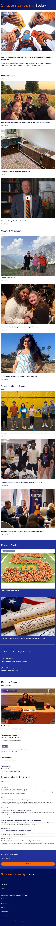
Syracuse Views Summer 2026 (9, 670)
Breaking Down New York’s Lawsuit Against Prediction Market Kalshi (21, 820)
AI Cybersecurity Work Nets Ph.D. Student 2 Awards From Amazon (19, 376)
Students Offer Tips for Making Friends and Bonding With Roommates (20, 327)
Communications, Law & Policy (9, 649)
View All (3, 78)
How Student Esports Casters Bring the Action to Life (16, 651)
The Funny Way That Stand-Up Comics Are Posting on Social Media (21, 841)
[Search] (48, 5)
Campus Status (5, 911)
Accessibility (4, 903)
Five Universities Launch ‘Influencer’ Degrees (14, 790)
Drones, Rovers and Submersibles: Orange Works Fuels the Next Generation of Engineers (26, 433)
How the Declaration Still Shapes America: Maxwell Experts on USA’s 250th (23, 638)
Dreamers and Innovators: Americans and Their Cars (16, 810)
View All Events (6, 685)
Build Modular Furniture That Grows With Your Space (15, 171)
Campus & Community (9, 14)
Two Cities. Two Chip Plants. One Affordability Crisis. (16, 800)
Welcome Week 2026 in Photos (10, 590)
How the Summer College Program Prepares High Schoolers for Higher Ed (21, 482)
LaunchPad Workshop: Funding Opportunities (14, 749)
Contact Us (4, 884)
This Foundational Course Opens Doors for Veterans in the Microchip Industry (22, 531)
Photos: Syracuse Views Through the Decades (14, 661)
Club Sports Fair (6, 726)
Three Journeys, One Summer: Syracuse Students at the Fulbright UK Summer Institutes (25, 122)
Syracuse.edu (4, 915)
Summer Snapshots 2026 (8, 277)
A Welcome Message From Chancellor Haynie (13, 221)
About (3, 880)
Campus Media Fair (6, 757)
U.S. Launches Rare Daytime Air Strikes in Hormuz (16, 830)
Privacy (3, 907)
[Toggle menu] (52, 5)
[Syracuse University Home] (23, 5)
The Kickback (5, 769)
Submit (27, 863)
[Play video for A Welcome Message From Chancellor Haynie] (28, 198)
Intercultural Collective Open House (11, 737)
